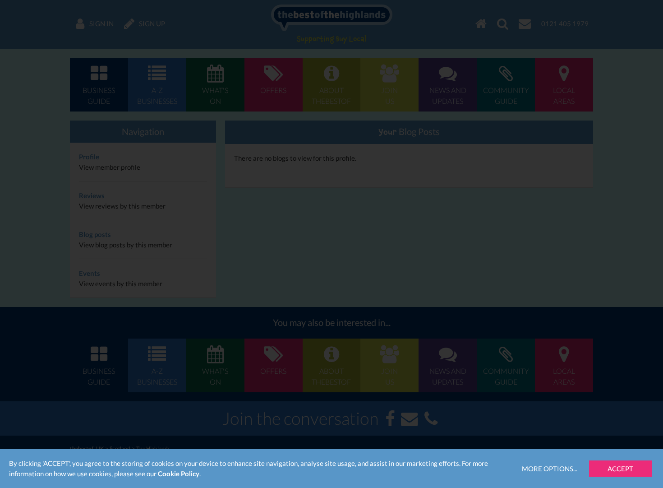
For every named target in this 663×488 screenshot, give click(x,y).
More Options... (549, 469)
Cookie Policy (178, 473)
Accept (620, 469)
